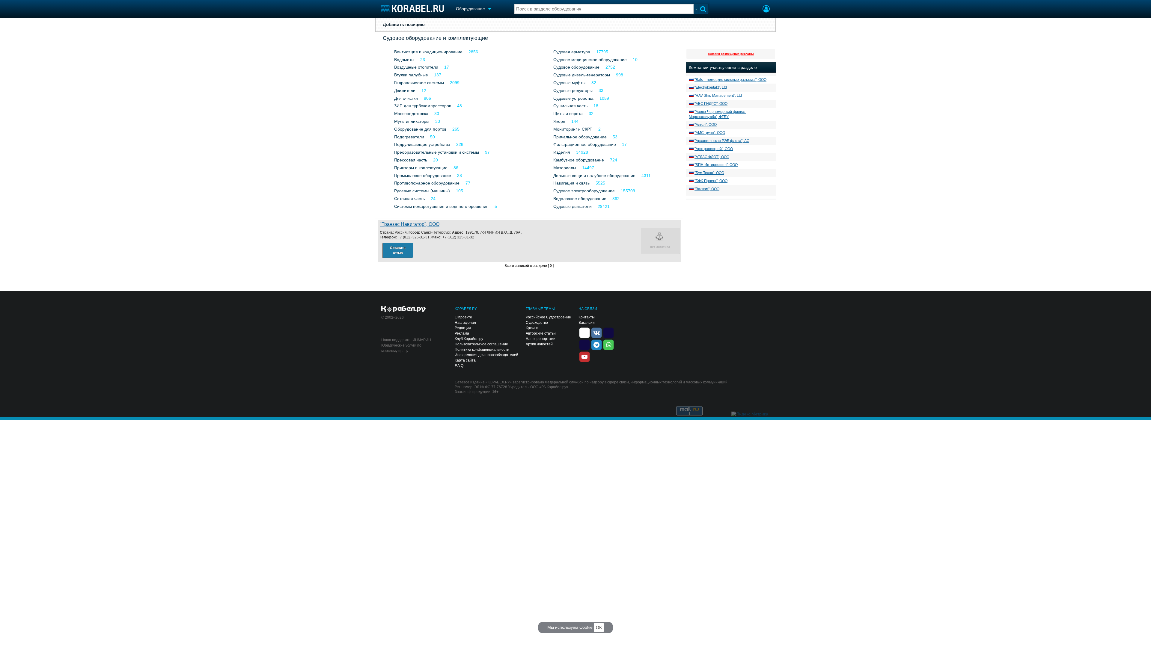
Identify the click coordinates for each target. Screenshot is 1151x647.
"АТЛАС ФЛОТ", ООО (711, 157)
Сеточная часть (409, 198)
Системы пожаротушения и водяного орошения (441, 206)
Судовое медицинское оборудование (590, 59)
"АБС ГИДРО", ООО (710, 104)
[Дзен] (584, 332)
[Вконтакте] (596, 332)
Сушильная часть (570, 105)
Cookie (586, 627)
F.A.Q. (459, 366)
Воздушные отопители (416, 67)
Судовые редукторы (573, 90)
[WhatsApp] (608, 344)
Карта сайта (465, 360)
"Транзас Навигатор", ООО (409, 224)
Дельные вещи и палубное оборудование (594, 175)
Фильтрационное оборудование (584, 144)
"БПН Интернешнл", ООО (716, 165)
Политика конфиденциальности (482, 349)
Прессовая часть (410, 160)
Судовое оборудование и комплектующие (435, 38)
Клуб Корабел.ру (469, 339)
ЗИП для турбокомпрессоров (422, 105)
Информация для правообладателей (486, 355)
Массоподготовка (411, 113)
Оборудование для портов (420, 129)
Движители (404, 90)
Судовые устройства (573, 98)
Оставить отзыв (398, 250)
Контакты (586, 317)
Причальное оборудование (580, 136)
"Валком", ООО (706, 189)
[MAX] (584, 344)
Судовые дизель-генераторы (581, 74)
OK (599, 627)
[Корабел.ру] (403, 309)
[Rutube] (608, 332)
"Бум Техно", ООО (709, 173)
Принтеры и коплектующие (421, 167)
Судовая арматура (571, 51)
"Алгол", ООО (705, 125)
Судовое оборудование (576, 67)
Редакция (463, 328)
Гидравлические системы (419, 82)
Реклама (462, 333)
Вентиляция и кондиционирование (428, 51)
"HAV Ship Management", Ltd (718, 95)
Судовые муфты (569, 82)
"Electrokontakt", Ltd (710, 87)
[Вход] (766, 9)
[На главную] (412, 8)
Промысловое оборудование (422, 175)
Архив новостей (539, 344)
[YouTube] (584, 356)
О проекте (463, 317)
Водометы (404, 59)
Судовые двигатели (572, 206)
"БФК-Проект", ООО (710, 181)
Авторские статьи (541, 333)
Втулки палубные (411, 74)
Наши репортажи (540, 339)
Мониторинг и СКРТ (572, 129)
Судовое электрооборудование (584, 190)
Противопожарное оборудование (427, 183)
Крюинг (532, 328)
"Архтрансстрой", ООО (713, 149)
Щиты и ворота (568, 113)
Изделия (561, 152)
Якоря (559, 121)
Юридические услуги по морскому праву (401, 348)
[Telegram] (596, 344)
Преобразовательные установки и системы (436, 152)
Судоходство (537, 323)
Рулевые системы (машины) (422, 190)
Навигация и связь (571, 183)
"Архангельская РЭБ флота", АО (721, 141)
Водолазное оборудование (579, 198)
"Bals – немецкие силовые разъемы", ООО (730, 80)
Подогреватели (409, 136)
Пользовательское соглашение (481, 344)
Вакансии (586, 323)
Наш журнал (465, 323)
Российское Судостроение (548, 317)
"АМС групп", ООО (709, 133)
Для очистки (406, 98)
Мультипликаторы (411, 121)
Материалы (564, 167)
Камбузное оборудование (578, 160)
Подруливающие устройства (422, 144)
